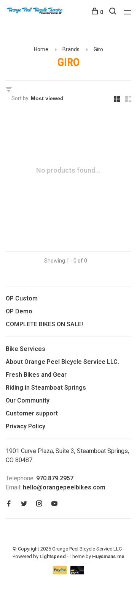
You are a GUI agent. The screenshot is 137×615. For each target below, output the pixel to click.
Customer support (32, 413)
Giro (98, 49)
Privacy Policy (25, 426)
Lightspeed (53, 556)
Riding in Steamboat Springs (46, 387)
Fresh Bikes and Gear (36, 374)
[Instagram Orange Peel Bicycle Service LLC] (39, 504)
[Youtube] (54, 504)
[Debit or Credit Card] (77, 572)
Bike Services (25, 348)
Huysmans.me (108, 556)
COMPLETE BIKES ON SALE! (44, 324)
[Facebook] (9, 504)
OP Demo (19, 311)
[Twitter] (24, 504)
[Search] (113, 12)
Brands (71, 49)
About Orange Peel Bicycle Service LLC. (62, 361)
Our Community (27, 400)
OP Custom (22, 298)
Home (41, 49)
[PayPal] (60, 572)
